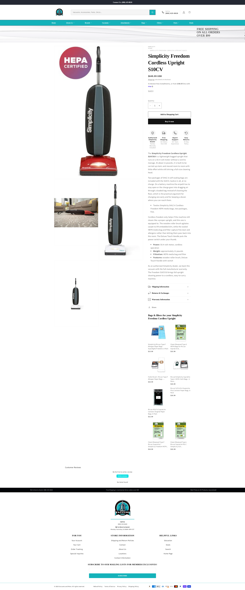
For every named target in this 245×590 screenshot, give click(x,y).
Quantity (151, 101)
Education (168, 540)
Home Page (168, 553)
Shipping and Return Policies (122, 540)
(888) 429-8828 (122, 524)
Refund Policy (98, 586)
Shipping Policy (133, 586)
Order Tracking (77, 549)
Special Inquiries (76, 553)
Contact (122, 545)
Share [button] (154, 307)
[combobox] (110, 12)
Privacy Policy (122, 586)
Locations (122, 553)
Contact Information (122, 558)
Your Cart (76, 545)
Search (168, 549)
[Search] (152, 12)
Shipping (151, 79)
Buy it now (169, 121)
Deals (168, 545)
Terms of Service (109, 586)
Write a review (122, 476)
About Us (122, 549)
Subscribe (122, 576)
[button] (169, 286)
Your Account (77, 540)
